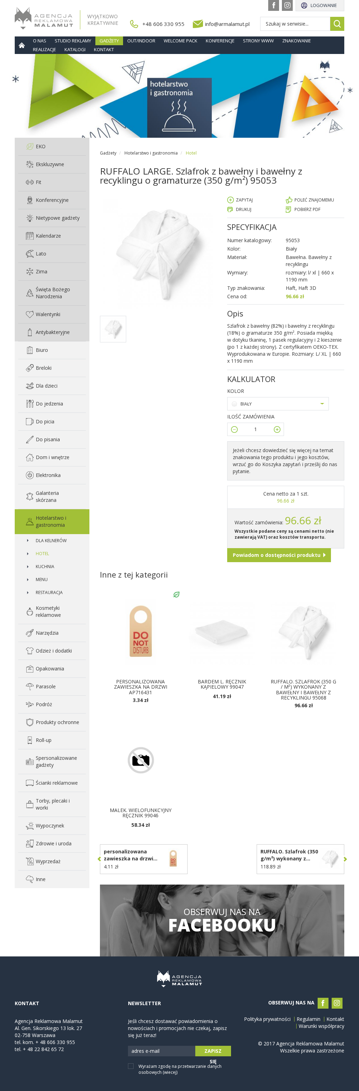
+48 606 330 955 (163, 23)
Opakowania (50, 668)
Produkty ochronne (57, 722)
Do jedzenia (49, 403)
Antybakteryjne (53, 332)
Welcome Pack (180, 40)
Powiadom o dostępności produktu (276, 555)
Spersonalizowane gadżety (56, 761)
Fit (38, 182)
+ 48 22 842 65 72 (43, 1049)
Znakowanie (296, 40)
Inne (41, 879)
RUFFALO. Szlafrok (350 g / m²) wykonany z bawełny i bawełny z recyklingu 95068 (303, 689)
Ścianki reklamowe (57, 782)
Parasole (46, 686)
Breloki (44, 367)
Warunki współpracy (321, 1026)
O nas (39, 40)
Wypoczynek (50, 825)
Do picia (45, 421)
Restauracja (49, 592)
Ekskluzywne (50, 164)
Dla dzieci (46, 385)
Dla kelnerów (51, 541)
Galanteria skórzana (47, 496)
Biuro (42, 350)
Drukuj (243, 209)
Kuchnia (45, 567)
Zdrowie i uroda (54, 843)
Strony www (258, 40)
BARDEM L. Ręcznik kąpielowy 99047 (222, 684)
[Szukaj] (337, 24)
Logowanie (324, 5)
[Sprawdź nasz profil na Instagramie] (287, 5)
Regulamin (308, 1019)
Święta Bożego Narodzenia (53, 293)
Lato (41, 253)
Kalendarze (48, 235)
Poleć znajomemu (314, 200)
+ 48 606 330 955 (55, 1042)
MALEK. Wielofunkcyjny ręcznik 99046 (140, 813)
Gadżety (109, 40)
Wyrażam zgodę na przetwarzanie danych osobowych (180, 1069)
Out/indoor (141, 40)
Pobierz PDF (307, 209)
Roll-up (44, 740)
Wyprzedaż (48, 861)
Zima (41, 271)
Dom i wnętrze (52, 457)
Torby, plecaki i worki (53, 804)
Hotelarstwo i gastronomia (51, 521)
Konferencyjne (52, 200)
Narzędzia (47, 632)
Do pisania (48, 439)
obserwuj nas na (222, 920)
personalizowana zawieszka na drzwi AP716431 (140, 687)
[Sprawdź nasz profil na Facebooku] (273, 5)
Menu (42, 579)
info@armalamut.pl (227, 23)
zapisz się (213, 1052)
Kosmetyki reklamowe (48, 611)
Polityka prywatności (267, 1019)
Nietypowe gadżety (58, 217)
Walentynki (48, 314)
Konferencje (220, 40)
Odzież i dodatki (54, 650)
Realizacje (44, 49)
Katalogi (75, 49)
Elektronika (48, 475)
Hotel (42, 554)
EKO (41, 146)
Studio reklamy (73, 40)
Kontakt (104, 49)
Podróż (44, 704)
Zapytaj (244, 200)
